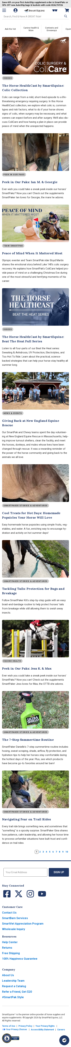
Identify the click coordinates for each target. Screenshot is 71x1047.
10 (66, 851)
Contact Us (9, 912)
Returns (7, 947)
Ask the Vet (10, 29)
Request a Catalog (14, 986)
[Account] (16, 10)
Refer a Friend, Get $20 (17, 991)
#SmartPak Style (13, 997)
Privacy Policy (25, 1026)
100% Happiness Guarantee (19, 958)
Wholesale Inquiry (13, 929)
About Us (8, 975)
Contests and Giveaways (51, 29)
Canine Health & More (31, 29)
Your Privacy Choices (16, 1029)
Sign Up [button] (59, 872)
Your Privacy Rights (45, 1026)
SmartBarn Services (15, 918)
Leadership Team (13, 980)
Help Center (10, 942)
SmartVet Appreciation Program (22, 923)
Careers (61, 1029)
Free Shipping (11, 953)
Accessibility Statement (42, 1029)
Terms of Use (8, 1026)
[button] (65, 16)
